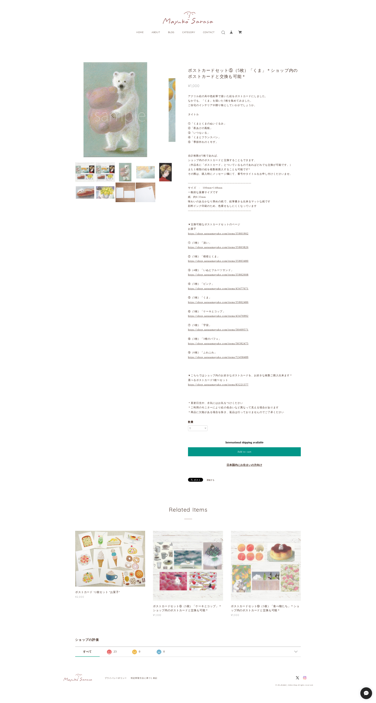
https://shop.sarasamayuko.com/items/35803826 (218, 247)
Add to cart (244, 451)
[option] (125, 110)
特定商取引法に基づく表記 (144, 678)
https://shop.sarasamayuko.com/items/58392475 (218, 343)
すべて (87, 651)
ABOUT (156, 32)
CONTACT (209, 32)
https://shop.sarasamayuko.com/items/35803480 (218, 260)
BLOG (171, 32)
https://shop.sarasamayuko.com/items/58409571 (218, 329)
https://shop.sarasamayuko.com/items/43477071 (218, 288)
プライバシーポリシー (116, 678)
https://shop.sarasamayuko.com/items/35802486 (218, 302)
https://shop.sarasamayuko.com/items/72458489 (218, 357)
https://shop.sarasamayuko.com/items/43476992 (218, 315)
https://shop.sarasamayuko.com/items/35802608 (218, 274)
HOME (140, 32)
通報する (210, 480)
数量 (190, 421)
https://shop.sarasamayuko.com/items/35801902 (218, 233)
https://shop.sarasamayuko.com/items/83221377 (218, 384)
